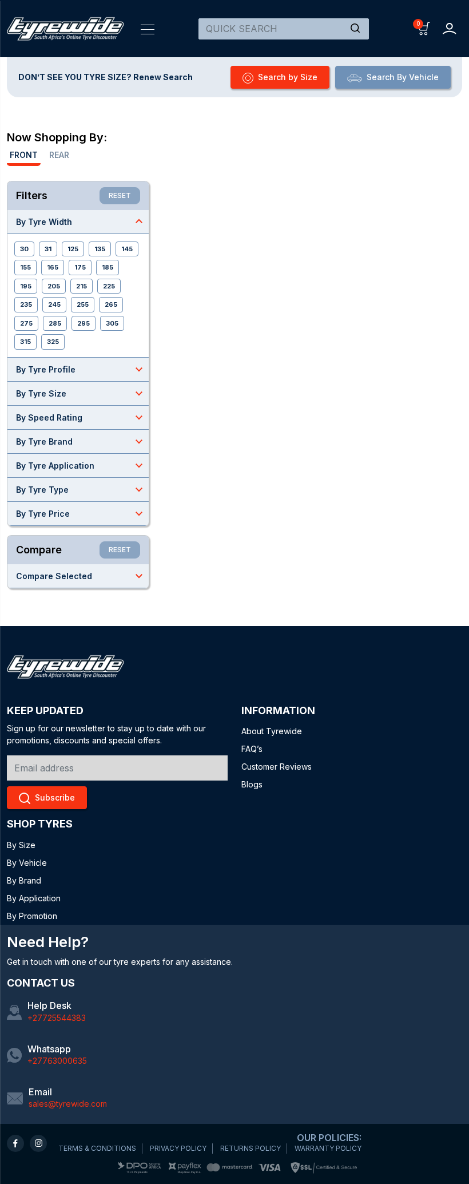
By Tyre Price (81, 513)
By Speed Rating (81, 417)
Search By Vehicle (403, 77)
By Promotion (32, 916)
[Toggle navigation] (147, 28)
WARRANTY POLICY (328, 1148)
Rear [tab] (59, 155)
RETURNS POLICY (250, 1148)
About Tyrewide (271, 731)
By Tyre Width (81, 221)
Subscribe (55, 797)
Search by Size (287, 77)
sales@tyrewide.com (68, 1103)
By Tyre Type (81, 489)
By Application (34, 898)
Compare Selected (81, 576)
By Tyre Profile (81, 369)
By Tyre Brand (81, 441)
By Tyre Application (81, 465)
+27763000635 (57, 1061)
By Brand (24, 880)
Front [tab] (24, 155)
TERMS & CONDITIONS (97, 1148)
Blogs (252, 784)
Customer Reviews (276, 766)
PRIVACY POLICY (178, 1148)
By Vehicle (27, 863)
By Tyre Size (81, 393)
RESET (120, 195)
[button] (424, 28)
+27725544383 (56, 1018)
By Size (21, 845)
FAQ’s (252, 749)
